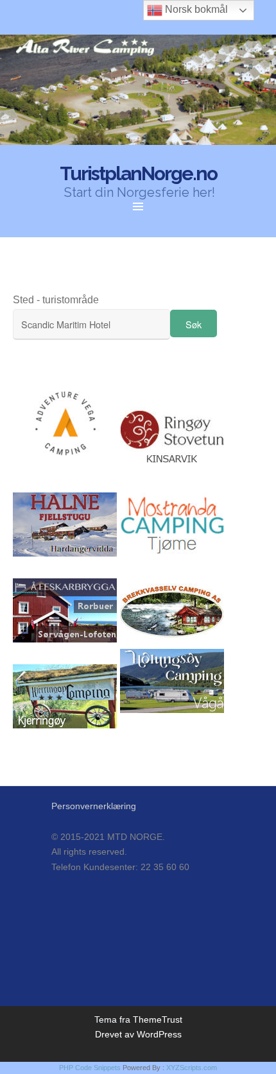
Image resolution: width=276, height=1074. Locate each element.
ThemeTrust (157, 1019)
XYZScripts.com (191, 1067)
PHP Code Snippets (90, 1067)
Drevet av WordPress (138, 1034)
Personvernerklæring (93, 806)
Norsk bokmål (195, 9)
